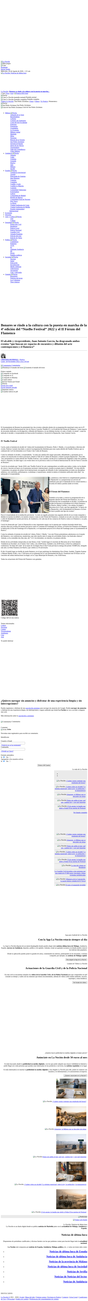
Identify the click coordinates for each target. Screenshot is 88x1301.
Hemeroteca (53, 101)
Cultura (12, 220)
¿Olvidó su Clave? (7, 751)
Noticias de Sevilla (77, 1271)
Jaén (11, 165)
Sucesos (13, 259)
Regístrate (4, 67)
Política (8, 240)
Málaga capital (15, 132)
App (11, 93)
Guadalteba (14, 128)
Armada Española (16, 234)
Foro (7, 93)
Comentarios (15, 365)
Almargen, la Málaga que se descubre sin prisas (76, 795)
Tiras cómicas (15, 282)
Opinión (8, 274)
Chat (3, 93)
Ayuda (22, 1297)
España (8, 170)
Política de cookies (22, 1299)
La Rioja (13, 203)
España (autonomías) (17, 209)
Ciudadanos (14, 242)
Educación (13, 263)
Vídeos (37, 101)
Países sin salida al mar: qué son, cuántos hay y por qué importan (73, 801)
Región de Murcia (16, 197)
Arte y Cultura (10, 217)
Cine (2, 635)
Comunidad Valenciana (18, 190)
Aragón (12, 174)
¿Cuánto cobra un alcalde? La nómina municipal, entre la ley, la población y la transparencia (70, 788)
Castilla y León (15, 184)
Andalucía (9, 153)
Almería (13, 155)
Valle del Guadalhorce (17, 149)
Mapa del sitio (30, 1297)
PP (11, 251)
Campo (3, 629)
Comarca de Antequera (18, 121)
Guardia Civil (15, 232)
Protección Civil (15, 224)
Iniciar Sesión (5, 69)
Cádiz (12, 157)
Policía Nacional (15, 230)
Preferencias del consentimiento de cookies (44, 1299)
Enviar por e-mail (7, 385)
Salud (12, 261)
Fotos (31, 101)
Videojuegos (14, 269)
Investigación (14, 265)
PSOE (12, 253)
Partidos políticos (16, 255)
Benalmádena (15, 117)
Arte (11, 219)
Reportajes (13, 276)
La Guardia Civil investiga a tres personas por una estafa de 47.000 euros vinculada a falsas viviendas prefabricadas (70, 873)
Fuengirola (14, 126)
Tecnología (14, 270)
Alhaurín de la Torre (17, 115)
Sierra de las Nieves (17, 146)
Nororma (13, 138)
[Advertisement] (44, 16)
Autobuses (4, 633)
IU (11, 247)
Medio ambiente (15, 267)
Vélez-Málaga (15, 151)
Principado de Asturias (18, 176)
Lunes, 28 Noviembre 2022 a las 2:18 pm (15, 361)
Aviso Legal (73, 1297)
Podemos (13, 244)
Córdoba (13, 159)
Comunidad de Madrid (18, 195)
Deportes (8, 215)
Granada (13, 161)
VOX (12, 245)
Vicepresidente (6, 631)
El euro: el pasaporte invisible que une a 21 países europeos (76, 886)
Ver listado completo (80, 812)
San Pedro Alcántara (21, 101)
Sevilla (12, 169)
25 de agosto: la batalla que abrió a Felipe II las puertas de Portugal (72, 807)
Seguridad (8, 222)
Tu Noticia (44, 101)
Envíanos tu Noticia (54, 1297)
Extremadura (14, 192)
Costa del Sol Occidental (18, 122)
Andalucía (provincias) (18, 172)
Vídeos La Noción (7, 101)
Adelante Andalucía (17, 249)
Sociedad (8, 257)
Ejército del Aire (15, 236)
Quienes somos (41, 1297)
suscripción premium (33, 708)
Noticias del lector (16, 278)
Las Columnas (15, 280)
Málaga (8, 113)
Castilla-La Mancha (17, 186)
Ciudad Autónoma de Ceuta (19, 205)
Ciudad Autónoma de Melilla (20, 207)
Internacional (13, 211)
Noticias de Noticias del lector (70, 1276)
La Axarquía (14, 130)
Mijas (12, 136)
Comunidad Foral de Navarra (20, 199)
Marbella (13, 134)
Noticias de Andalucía (75, 1281)
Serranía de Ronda (16, 144)
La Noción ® (5, 1297)
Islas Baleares (15, 178)
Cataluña (13, 188)
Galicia (12, 194)
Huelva (12, 163)
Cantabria (13, 182)
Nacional (4, 627)
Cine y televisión (16, 272)
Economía (8, 213)
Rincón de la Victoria (17, 140)
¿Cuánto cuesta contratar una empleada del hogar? (76, 782)
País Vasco (14, 201)
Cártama (13, 119)
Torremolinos (14, 147)
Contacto (65, 1297)
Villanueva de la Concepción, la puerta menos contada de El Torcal (73, 880)
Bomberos (13, 226)
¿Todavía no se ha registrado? (11, 745)
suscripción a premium (26, 716)
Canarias (13, 180)
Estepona (13, 124)
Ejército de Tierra (16, 238)
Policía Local (14, 228)
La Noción (4, 91)
